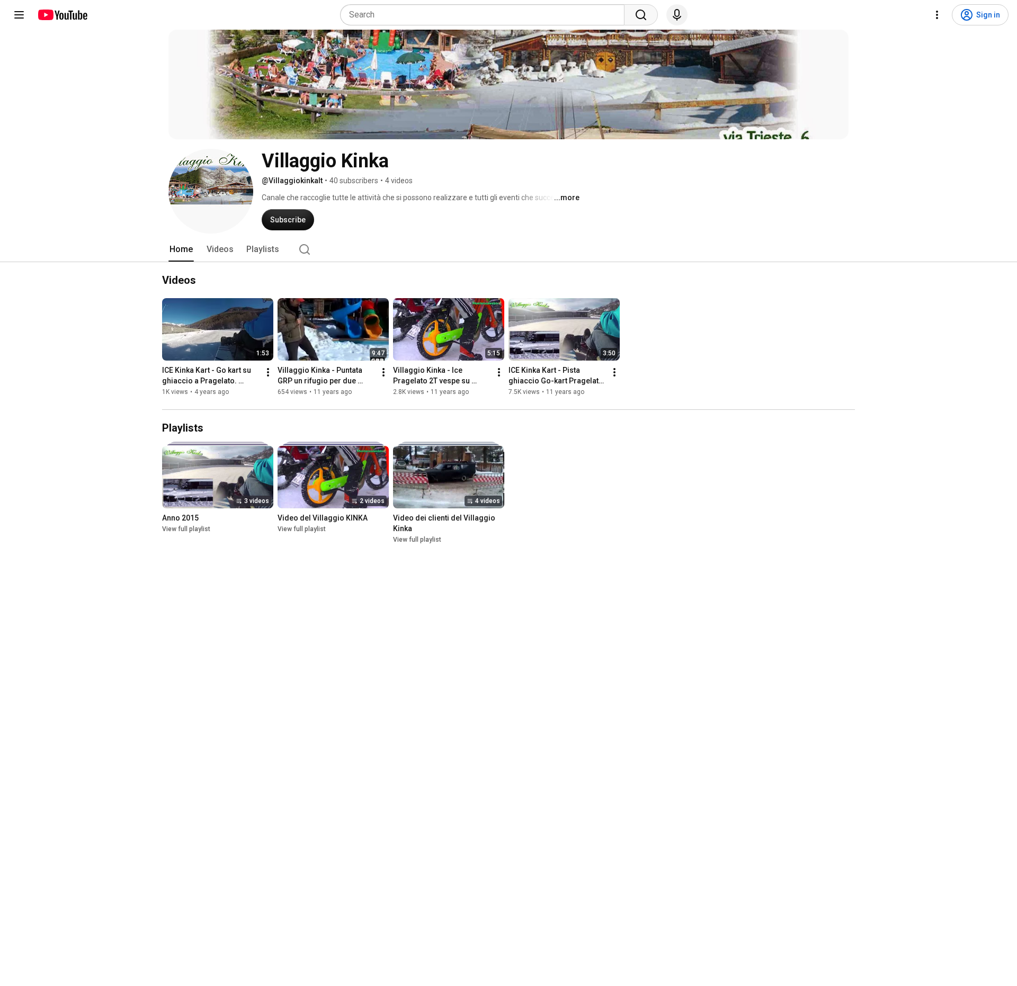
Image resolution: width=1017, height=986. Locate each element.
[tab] (181, 249)
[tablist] (508, 249)
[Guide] (19, 14)
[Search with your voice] (677, 14)
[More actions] (268, 372)
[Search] (641, 14)
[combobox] (485, 14)
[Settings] (937, 14)
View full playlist (186, 529)
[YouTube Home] (62, 15)
